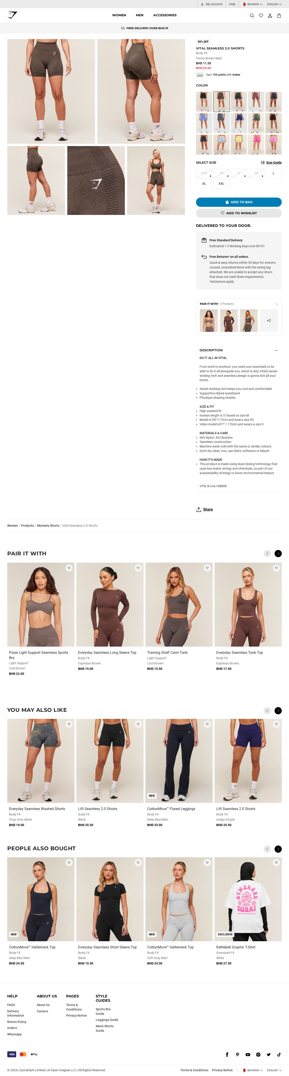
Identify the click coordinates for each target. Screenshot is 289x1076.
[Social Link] (227, 1054)
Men (139, 15)
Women (119, 15)
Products (27, 525)
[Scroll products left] (267, 553)
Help (232, 4)
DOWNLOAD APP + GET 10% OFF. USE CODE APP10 (147, 28)
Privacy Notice (222, 1070)
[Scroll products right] (278, 553)
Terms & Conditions (194, 1070)
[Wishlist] (261, 16)
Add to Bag (242, 202)
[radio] (204, 101)
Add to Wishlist (241, 213)
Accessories (165, 15)
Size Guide (274, 162)
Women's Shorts (48, 525)
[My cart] (279, 15)
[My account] (270, 16)
